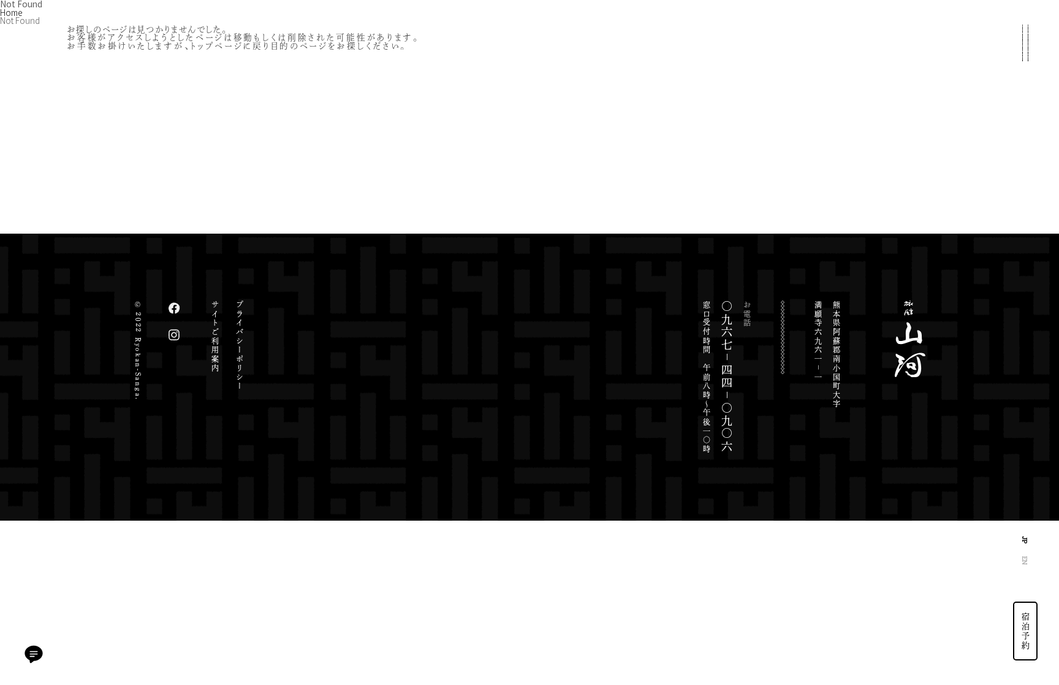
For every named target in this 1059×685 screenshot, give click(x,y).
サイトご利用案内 (215, 336)
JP (1025, 540)
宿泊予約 (1026, 631)
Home (11, 12)
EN (1025, 560)
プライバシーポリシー (240, 345)
